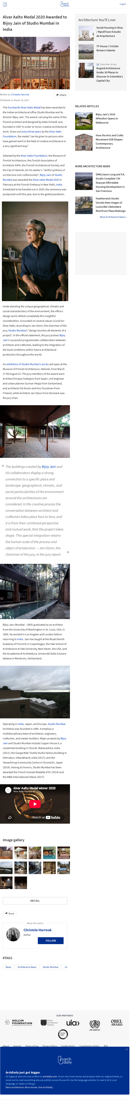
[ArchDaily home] (64, 4)
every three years (31, 132)
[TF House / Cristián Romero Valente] (86, 51)
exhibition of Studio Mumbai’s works (27, 364)
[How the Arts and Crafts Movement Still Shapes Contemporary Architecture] (84, 142)
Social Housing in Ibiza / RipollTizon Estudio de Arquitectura (109, 32)
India (59, 185)
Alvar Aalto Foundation (34, 156)
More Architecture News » (113, 217)
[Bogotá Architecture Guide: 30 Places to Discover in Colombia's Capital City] (86, 70)
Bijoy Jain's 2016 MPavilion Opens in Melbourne (107, 119)
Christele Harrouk (38, 930)
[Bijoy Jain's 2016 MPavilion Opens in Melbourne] (84, 121)
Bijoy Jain (45, 175)
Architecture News (27, 967)
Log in (123, 4)
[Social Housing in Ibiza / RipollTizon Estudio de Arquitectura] (86, 33)
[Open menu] (4, 4)
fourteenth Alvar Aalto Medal (24, 107)
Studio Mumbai (17, 330)
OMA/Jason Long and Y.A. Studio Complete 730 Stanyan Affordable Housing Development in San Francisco (110, 183)
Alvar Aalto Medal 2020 (46, 180)
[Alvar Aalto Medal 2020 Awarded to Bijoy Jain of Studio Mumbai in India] (6, 853)
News (8, 967)
